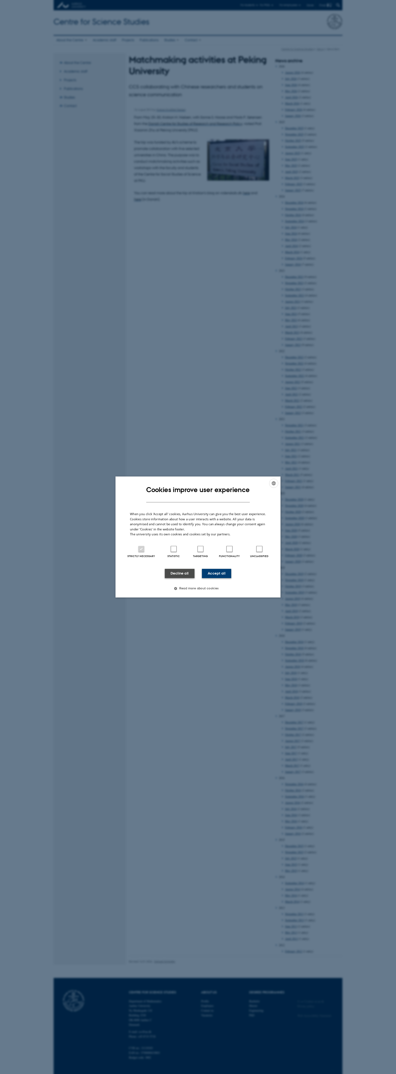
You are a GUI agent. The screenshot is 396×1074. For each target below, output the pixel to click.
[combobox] (274, 483)
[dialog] (198, 536)
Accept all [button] (216, 573)
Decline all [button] (180, 573)
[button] (198, 588)
